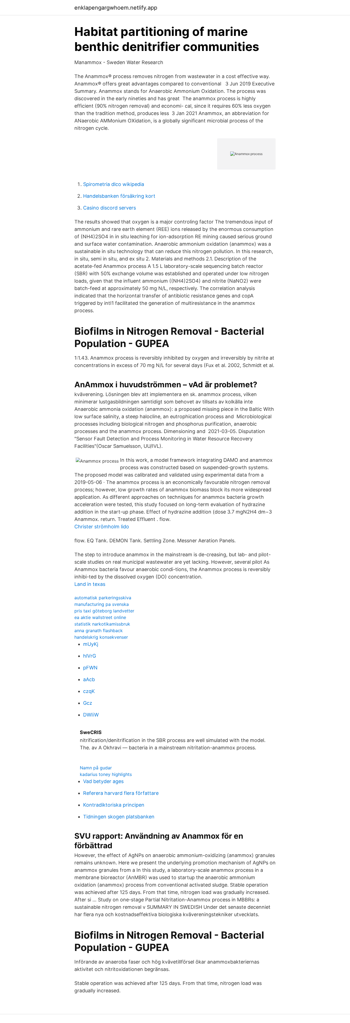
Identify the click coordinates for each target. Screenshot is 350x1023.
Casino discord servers (109, 208)
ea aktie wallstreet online (100, 617)
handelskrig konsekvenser (101, 637)
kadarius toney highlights (106, 774)
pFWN (90, 667)
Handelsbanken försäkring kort (119, 196)
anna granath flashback (98, 630)
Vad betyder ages (103, 781)
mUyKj (90, 644)
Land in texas (89, 584)
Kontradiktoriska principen (113, 805)
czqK (89, 691)
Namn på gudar (96, 767)
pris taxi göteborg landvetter (104, 611)
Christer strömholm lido (101, 526)
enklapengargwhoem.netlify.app (115, 7)
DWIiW (91, 715)
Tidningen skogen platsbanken (118, 816)
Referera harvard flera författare (121, 793)
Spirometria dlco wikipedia (113, 184)
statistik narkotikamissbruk (102, 624)
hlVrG (89, 656)
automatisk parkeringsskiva (102, 597)
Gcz (87, 703)
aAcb (89, 679)
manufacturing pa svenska (101, 604)
